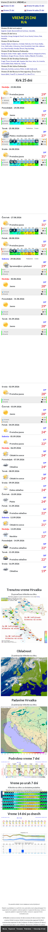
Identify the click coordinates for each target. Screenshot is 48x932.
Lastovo (17, 69)
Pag (26, 48)
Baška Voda (9, 63)
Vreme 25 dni (8, 10)
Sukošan (25, 54)
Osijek (9, 31)
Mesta (5, 929)
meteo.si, (43, 910)
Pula (40, 36)
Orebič (27, 69)
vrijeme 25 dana (39, 922)
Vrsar (26, 36)
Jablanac (42, 46)
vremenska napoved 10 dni (34, 920)
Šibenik (32, 56)
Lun (2, 48)
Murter (21, 56)
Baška (41, 44)
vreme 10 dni (8, 920)
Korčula (11, 69)
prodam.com (15, 925)
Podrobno (27, 929)
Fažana (36, 36)
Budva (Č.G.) (22, 74)
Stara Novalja (8, 48)
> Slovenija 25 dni (39, 929)
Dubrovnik (33, 69)
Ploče (22, 69)
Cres (2, 46)
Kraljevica (14, 44)
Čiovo (8, 61)
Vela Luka (4, 69)
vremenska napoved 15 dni (11, 922)
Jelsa (34, 61)
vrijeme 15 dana (27, 922)
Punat (37, 44)
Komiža (42, 61)
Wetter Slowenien (26, 925)
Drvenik (13, 61)
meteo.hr (30, 912)
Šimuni (22, 48)
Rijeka (9, 44)
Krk (32, 44)
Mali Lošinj (8, 46)
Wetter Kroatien (39, 925)
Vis (38, 61)
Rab (37, 46)
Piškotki (6, 918)
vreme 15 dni (20, 918)
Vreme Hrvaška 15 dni (35, 6)
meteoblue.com (23, 913)
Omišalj (21, 44)
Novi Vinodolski (26, 46)
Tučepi (23, 63)
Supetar (22, 61)
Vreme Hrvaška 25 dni (35, 10)
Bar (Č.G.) (31, 74)
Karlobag (31, 48)
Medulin (4, 38)
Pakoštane (4, 56)
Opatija (3, 44)
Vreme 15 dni (8, 6)
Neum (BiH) (5, 74)
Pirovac (16, 56)
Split (18, 61)
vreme (12, 918)
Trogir (3, 61)
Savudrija (4, 36)
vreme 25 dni (30, 918)
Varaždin (32, 31)
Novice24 (6, 925)
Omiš (3, 63)
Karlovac (25, 31)
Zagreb (3, 31)
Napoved (11, 929)
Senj (33, 46)
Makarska (17, 63)
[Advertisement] (24, 190)
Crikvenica (16, 46)
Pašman (31, 54)
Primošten (39, 56)
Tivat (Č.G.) (14, 74)
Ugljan (19, 54)
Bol (27, 61)
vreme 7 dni (40, 918)
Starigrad (4, 54)
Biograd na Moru (40, 54)
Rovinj (31, 36)
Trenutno (19, 929)
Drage (11, 56)
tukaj (38, 596)
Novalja (16, 48)
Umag (10, 36)
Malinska (28, 44)
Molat (14, 54)
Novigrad (16, 36)
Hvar (30, 61)
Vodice (27, 56)
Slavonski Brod (17, 31)
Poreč (22, 36)
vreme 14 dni (19, 920)
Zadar (10, 54)
